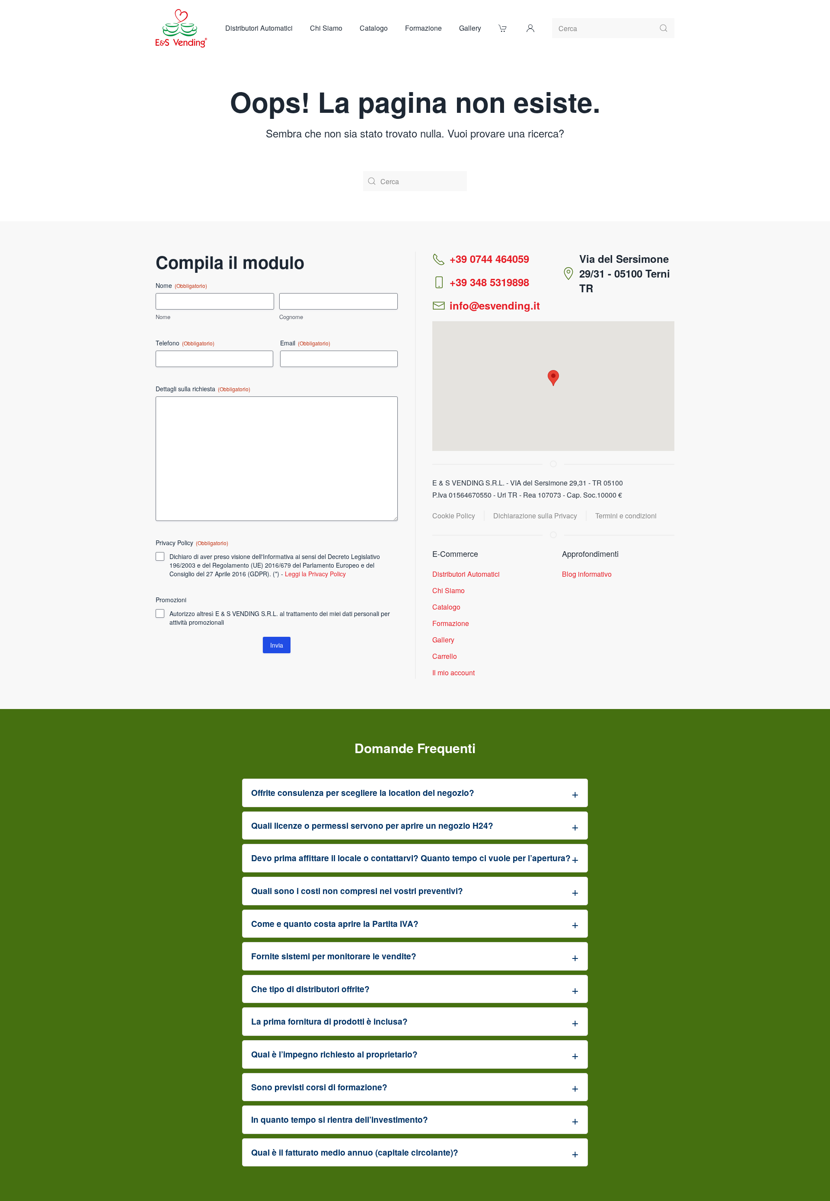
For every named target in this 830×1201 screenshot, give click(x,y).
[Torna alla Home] (182, 28)
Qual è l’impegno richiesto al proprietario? (334, 1054)
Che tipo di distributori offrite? (310, 989)
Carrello (444, 656)
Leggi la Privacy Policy (315, 573)
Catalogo (446, 607)
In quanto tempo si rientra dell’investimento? (339, 1119)
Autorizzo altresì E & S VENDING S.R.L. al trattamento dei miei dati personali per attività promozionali (279, 617)
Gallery (470, 28)
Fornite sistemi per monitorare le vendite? (333, 956)
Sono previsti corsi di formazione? (319, 1087)
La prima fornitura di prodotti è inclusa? (329, 1021)
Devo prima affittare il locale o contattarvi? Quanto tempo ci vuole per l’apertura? (411, 858)
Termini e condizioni (626, 516)
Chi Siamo (326, 28)
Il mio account (453, 672)
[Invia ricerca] (663, 28)
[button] (530, 28)
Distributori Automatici (259, 28)
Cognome (291, 317)
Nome (163, 317)
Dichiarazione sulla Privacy (535, 516)
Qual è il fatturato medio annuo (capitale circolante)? (354, 1152)
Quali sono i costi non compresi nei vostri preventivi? (357, 891)
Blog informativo (587, 574)
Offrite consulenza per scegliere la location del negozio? (362, 792)
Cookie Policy (453, 516)
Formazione (423, 28)
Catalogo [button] (374, 28)
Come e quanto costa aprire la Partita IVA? (334, 923)
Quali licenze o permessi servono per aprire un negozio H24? (372, 825)
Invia (276, 645)
